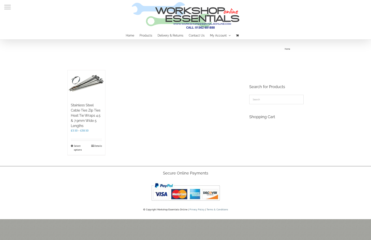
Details (98, 145)
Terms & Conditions (217, 209)
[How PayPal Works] (185, 181)
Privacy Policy (197, 209)
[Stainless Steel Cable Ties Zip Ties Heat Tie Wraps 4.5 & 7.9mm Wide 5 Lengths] (86, 84)
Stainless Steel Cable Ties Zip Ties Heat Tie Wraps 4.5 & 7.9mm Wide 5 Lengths (85, 115)
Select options (78, 147)
